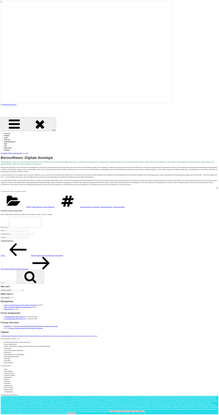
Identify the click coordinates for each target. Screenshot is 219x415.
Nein (135, 411)
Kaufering (40, 335)
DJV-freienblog (8, 377)
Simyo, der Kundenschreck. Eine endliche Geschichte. (20, 305)
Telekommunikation (119, 207)
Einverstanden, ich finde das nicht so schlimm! (121, 411)
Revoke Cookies (71, 413)
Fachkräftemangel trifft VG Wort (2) (14, 316)
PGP (5, 145)
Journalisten (4, 336)
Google (61, 335)
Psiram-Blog (7, 360)
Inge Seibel (7, 383)
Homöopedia (7, 348)
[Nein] (145, 411)
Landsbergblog (8, 385)
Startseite (7, 150)
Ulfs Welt (6, 135)
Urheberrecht (22, 336)
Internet (17, 336)
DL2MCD (6, 379)
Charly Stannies (8, 371)
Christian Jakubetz (9, 373)
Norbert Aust (7, 352)
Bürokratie (97, 207)
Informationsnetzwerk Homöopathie (13, 350)
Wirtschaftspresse (37, 207)
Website (3, 237)
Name (3, 230)
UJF (27, 153)
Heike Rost (7, 381)
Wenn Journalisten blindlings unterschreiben (17, 307)
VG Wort (50, 335)
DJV (42, 335)
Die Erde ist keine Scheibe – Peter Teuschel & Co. (17, 342)
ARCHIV (29, 207)
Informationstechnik (106, 207)
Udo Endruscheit (8, 362)
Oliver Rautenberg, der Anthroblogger (14, 354)
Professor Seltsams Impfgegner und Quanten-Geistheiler (26, 328)
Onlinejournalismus (56, 335)
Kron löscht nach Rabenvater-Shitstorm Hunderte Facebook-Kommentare (35, 326)
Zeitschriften (46, 335)
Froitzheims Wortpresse (25, 110)
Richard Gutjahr (8, 389)
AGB (5, 143)
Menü (54, 130)
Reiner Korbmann (9, 387)
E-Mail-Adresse (6, 234)
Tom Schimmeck (8, 391)
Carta (5, 369)
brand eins (7, 133)
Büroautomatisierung (86, 207)
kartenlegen (7, 326)
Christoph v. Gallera (9, 375)
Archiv (6, 137)
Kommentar (5, 227)
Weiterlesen (141, 411)
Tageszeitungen (11, 336)
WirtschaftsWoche (49, 207)
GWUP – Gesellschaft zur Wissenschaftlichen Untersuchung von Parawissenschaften (27, 346)
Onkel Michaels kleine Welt (11, 356)
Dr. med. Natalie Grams (10, 344)
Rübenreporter (8, 309)
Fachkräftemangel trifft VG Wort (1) (14, 319)
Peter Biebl (7, 358)
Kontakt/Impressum (9, 141)
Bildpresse (7, 139)
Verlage (27, 336)
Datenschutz (7, 147)
